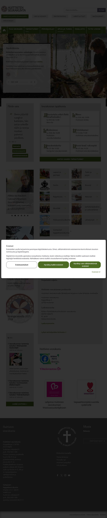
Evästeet (96, 272)
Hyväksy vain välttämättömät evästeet (85, 264)
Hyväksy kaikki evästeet (53, 265)
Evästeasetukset (21, 265)
